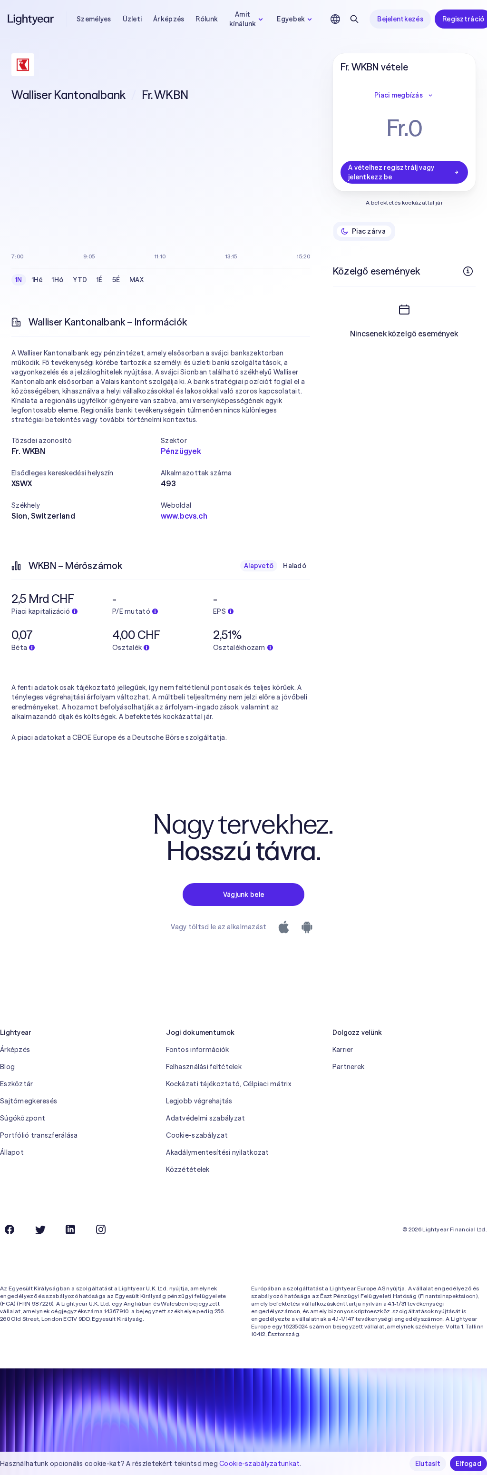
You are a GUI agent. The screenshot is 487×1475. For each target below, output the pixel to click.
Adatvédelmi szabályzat (205, 1118)
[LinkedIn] (70, 1229)
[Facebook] (9, 1229)
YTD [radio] (80, 279)
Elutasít (427, 1463)
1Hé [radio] (37, 279)
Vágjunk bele (243, 894)
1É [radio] (100, 279)
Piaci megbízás (398, 95)
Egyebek (291, 19)
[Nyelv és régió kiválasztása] (335, 19)
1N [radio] (18, 279)
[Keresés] (354, 19)
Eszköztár (16, 1084)
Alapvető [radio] (258, 565)
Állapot (12, 1152)
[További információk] (468, 271)
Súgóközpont (22, 1118)
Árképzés (168, 19)
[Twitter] (39, 1229)
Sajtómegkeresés (28, 1101)
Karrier (342, 1049)
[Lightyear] (31, 19)
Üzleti (132, 19)
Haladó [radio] (294, 565)
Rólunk (206, 19)
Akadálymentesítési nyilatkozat (217, 1152)
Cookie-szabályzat (197, 1135)
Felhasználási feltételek (204, 1066)
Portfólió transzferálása (39, 1135)
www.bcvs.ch (184, 516)
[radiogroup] (79, 279)
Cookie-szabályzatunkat (259, 1463)
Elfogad (468, 1463)
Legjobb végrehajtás (199, 1101)
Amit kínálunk (242, 19)
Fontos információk (197, 1049)
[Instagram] (100, 1229)
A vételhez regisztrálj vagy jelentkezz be (391, 172)
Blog (7, 1066)
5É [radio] (116, 279)
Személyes (94, 19)
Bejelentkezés (400, 19)
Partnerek (348, 1066)
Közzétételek (187, 1169)
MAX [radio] (136, 279)
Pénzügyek (181, 451)
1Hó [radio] (57, 279)
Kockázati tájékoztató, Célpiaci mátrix (228, 1084)
